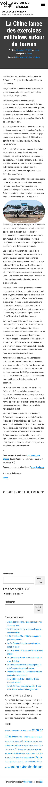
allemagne (8, 730)
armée (20, 730)
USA (38, 761)
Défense (28, 54)
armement (15, 730)
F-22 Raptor (10, 750)
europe (36, 745)
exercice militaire (27, 57)
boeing (12, 741)
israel (27, 753)
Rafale (32, 757)
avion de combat (22, 736)
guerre (26, 750)
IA (37, 750)
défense (18, 745)
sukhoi (11, 762)
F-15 (40, 745)
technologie (21, 762)
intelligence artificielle (11, 753)
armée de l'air (27, 730)
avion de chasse (37, 467)
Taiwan (37, 57)
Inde (40, 750)
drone (7, 745)
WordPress (27, 782)
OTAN (13, 758)
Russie (39, 757)
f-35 (17, 749)
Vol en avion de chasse (14, 11)
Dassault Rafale (37, 741)
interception (22, 753)
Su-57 (6, 762)
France (21, 750)
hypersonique (32, 750)
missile (9, 758)
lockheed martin (35, 753)
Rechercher (8, 573)
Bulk (41, 782)
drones (12, 745)
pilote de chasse (23, 757)
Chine (17, 57)
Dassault (29, 741)
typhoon (27, 762)
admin (37, 50)
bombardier (18, 741)
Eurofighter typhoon (27, 745)
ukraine (32, 761)
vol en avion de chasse (26, 767)
